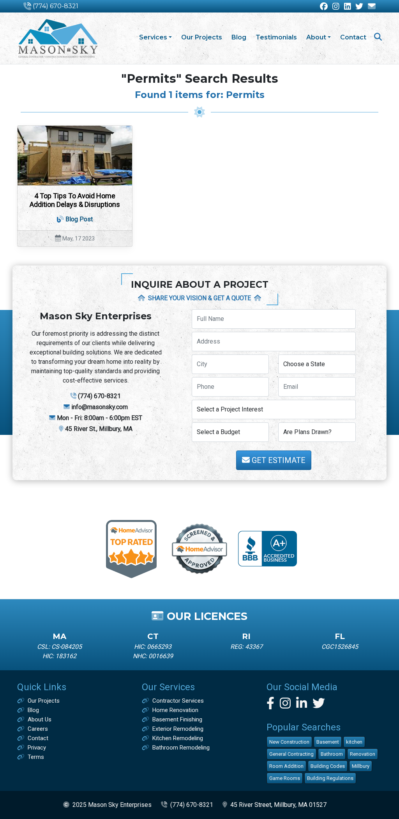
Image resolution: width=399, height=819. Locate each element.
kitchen (354, 742)
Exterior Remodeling (177, 728)
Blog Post (79, 219)
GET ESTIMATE (277, 460)
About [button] (316, 37)
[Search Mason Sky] (378, 37)
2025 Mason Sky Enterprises (112, 804)
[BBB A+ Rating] (267, 548)
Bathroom (332, 754)
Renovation (362, 754)
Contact (353, 37)
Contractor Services (178, 700)
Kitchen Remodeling (177, 738)
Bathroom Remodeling (181, 747)
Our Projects (201, 37)
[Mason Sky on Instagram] (335, 7)
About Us (39, 719)
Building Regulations (330, 778)
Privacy (37, 747)
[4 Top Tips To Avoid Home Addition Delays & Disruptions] (75, 156)
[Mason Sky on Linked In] (347, 7)
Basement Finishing (177, 719)
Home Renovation (175, 710)
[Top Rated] (131, 548)
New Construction (289, 742)
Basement (327, 742)
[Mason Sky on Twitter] (359, 7)
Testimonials (276, 37)
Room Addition (286, 766)
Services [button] (153, 37)
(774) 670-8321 (55, 6)
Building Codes (328, 766)
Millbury (360, 766)
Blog (238, 37)
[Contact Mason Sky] (372, 7)
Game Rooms (284, 778)
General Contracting (291, 754)
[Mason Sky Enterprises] (57, 38)
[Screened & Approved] (199, 548)
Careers (38, 728)
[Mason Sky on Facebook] (324, 7)
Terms (36, 756)
